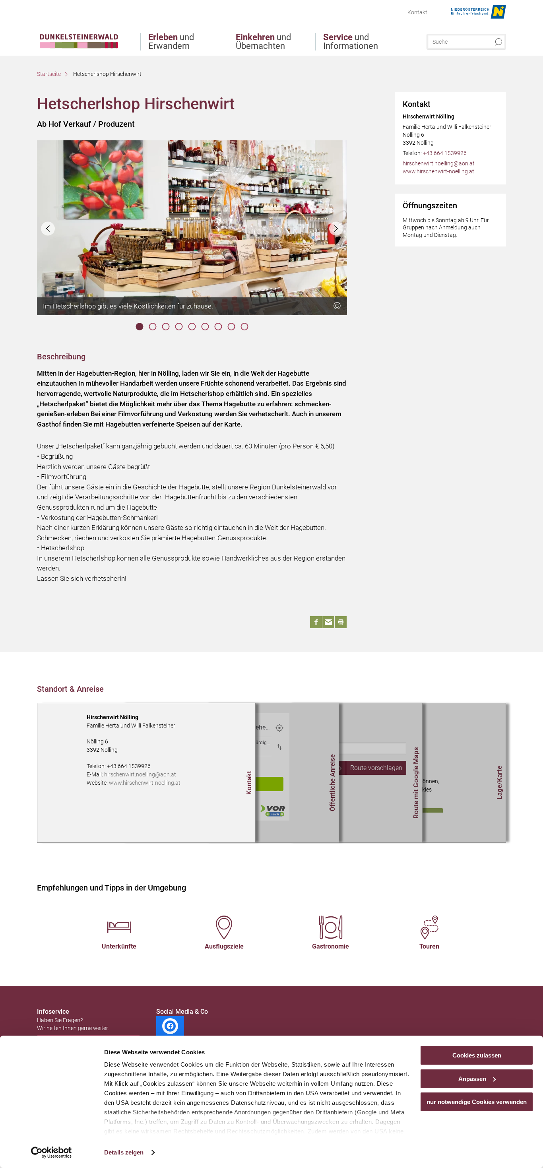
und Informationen (350, 41)
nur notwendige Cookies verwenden (477, 1101)
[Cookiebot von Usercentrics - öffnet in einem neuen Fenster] (51, 1152)
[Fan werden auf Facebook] (170, 1026)
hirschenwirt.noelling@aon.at (439, 163)
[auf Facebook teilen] (316, 622)
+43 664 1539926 (445, 153)
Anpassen (472, 1078)
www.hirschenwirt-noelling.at (438, 171)
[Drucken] (341, 622)
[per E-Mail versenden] (328, 622)
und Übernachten (263, 41)
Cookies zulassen (476, 1055)
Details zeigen (124, 1152)
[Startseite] (78, 29)
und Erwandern (171, 41)
